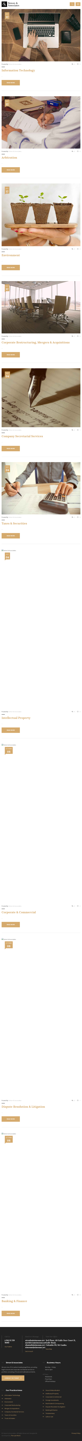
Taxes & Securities (14, 523)
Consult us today (12, 1378)
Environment (11, 255)
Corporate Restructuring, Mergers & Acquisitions (36, 342)
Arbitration (9, 157)
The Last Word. (16, 1436)
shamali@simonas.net (35, 1345)
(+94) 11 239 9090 (10, 1341)
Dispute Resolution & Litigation (23, 1107)
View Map (49, 1349)
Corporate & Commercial (19, 912)
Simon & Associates (15, 64)
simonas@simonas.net (35, 1347)
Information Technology (18, 70)
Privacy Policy (76, 1433)
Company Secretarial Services (22, 436)
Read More (11, 83)
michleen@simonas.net (35, 1342)
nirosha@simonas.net (35, 1340)
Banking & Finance (14, 1301)
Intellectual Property (16, 718)
